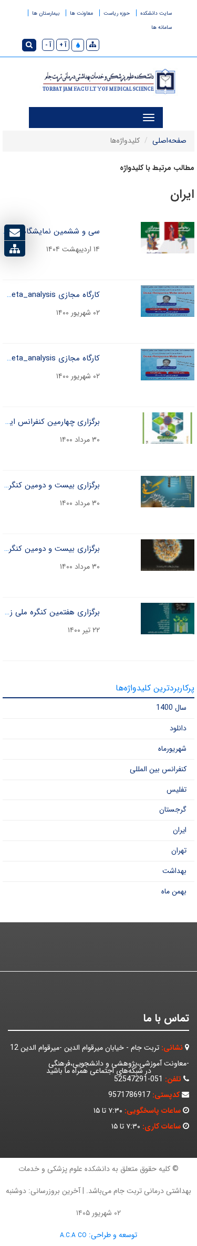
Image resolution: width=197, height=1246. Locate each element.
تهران (178, 850)
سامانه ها (161, 27)
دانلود (178, 728)
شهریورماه (172, 748)
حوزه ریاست (116, 13)
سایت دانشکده (156, 13)
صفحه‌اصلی (169, 140)
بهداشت (174, 871)
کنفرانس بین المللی (158, 769)
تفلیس (176, 789)
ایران (179, 830)
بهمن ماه (173, 891)
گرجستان (172, 809)
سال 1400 (171, 707)
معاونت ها (81, 13)
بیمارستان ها (45, 13)
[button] (77, 45)
